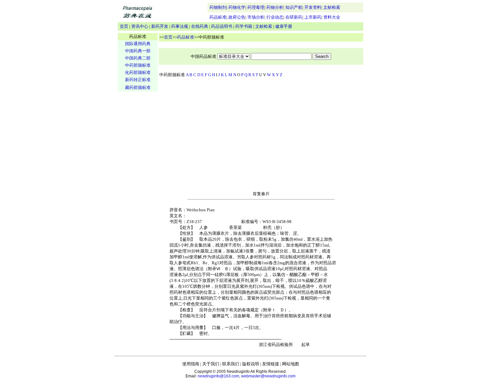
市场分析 (255, 17)
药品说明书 (221, 26)
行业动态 (274, 17)
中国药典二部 (138, 58)
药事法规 (179, 26)
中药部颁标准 (138, 65)
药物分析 (274, 7)
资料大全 (331, 17)
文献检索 (331, 7)
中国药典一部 (138, 50)
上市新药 (312, 17)
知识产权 (293, 7)
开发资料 (312, 7)
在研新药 (293, 17)
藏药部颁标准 (138, 87)
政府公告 (236, 17)
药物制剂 (217, 7)
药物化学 (236, 7)
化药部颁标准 (138, 72)
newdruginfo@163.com (218, 376)
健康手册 (283, 26)
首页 (124, 26)
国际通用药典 (138, 43)
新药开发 (159, 26)
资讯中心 (139, 26)
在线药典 (199, 26)
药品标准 (217, 17)
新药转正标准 (138, 79)
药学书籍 (243, 26)
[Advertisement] (137, 195)
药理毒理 (255, 7)
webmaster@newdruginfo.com (268, 376)
